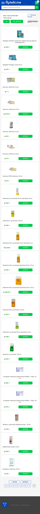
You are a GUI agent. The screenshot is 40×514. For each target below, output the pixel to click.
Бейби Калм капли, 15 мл (11, 447)
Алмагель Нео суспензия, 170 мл (13, 310)
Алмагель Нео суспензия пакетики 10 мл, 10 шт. (18, 265)
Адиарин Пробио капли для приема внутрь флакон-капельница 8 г (20, 41)
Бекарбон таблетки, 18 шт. (11, 469)
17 (34, 485)
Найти (37, 7)
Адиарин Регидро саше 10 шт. (12, 65)
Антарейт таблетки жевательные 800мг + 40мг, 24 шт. (20, 401)
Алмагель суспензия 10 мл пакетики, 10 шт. (17, 332)
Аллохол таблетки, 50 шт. (11, 154)
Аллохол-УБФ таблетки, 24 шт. (13, 176)
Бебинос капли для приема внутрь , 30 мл (17, 424)
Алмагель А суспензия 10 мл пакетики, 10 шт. (18, 198)
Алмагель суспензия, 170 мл (12, 354)
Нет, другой (15, 16)
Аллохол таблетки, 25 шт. (11, 131)
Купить (25, 47)
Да (5, 16)
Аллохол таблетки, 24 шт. (11, 109)
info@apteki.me (26, 505)
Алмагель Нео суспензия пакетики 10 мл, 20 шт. (18, 287)
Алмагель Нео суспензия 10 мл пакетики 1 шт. (18, 243)
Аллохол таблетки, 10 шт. (11, 87)
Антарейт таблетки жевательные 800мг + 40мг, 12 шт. (19, 377)
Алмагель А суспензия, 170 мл (13, 221)
